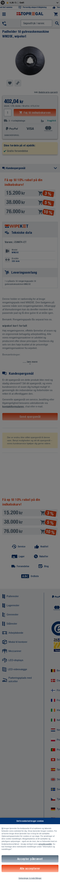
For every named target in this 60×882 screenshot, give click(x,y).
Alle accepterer (30, 868)
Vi (2, 828)
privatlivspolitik (45, 844)
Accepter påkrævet (30, 859)
